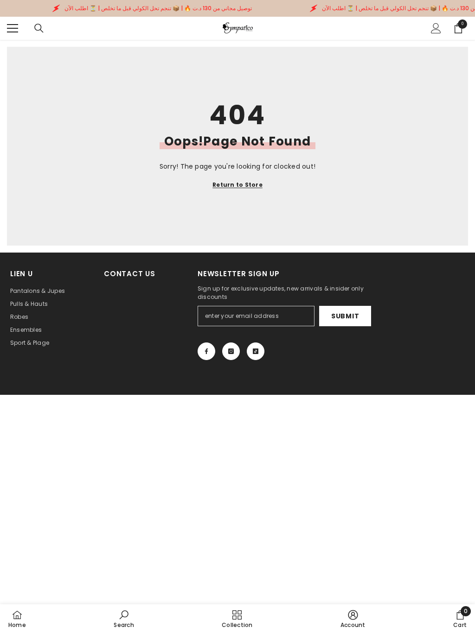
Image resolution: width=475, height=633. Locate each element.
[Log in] (436, 28)
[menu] (12, 28)
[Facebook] (206, 351)
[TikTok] (255, 351)
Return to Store (237, 185)
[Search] (39, 28)
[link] (124, 618)
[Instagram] (231, 351)
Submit (345, 316)
